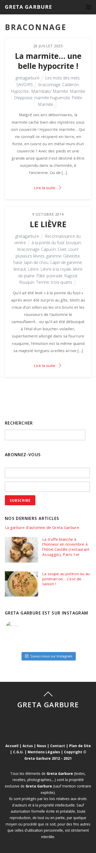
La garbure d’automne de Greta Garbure (42, 527)
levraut (20, 269)
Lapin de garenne (66, 262)
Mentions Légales (44, 751)
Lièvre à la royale (55, 269)
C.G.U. (18, 751)
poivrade (54, 276)
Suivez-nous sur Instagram (51, 656)
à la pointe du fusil (47, 242)
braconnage (49, 84)
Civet (62, 249)
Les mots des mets (62, 78)
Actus (28, 745)
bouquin (73, 242)
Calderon (70, 84)
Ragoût (70, 276)
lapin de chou (36, 262)
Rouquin (26, 282)
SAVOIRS (24, 84)
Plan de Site (80, 745)
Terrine (42, 282)
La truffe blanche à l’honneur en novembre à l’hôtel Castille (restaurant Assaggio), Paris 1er (65, 547)
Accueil (11, 745)
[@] (20, 627)
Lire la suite (44, 187)
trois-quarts (61, 282)
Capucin (48, 249)
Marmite (60, 91)
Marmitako (41, 91)
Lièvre (33, 269)
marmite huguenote (52, 97)
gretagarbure (27, 78)
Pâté (40, 276)
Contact (57, 745)
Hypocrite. (20, 91)
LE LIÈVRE (48, 224)
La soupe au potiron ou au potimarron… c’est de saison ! (66, 578)
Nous (41, 745)
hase (17, 262)
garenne (53, 256)
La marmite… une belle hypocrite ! (48, 61)
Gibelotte (71, 256)
